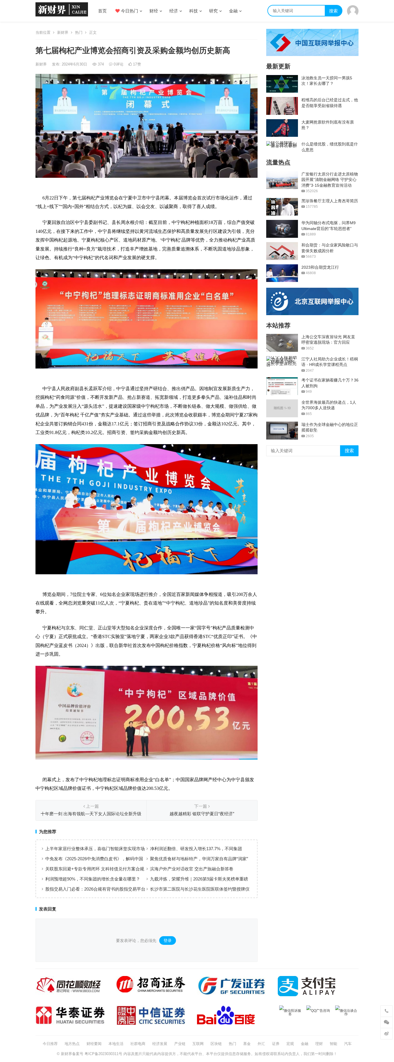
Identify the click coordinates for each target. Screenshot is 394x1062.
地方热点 (72, 1044)
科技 (193, 10)
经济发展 (159, 1044)
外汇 (261, 1044)
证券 (275, 1044)
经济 (173, 10)
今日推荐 (50, 1044)
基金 (247, 1044)
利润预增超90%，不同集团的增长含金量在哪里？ (92, 878)
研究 (213, 10)
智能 (333, 1044)
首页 (102, 10)
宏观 (290, 1044)
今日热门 (129, 10)
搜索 (333, 10)
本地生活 (115, 1044)
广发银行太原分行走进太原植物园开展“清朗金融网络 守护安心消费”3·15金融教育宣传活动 (329, 180)
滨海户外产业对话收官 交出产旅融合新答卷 (191, 868)
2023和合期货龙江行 (320, 267)
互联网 (198, 1044)
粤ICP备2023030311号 (103, 1054)
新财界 (62, 32)
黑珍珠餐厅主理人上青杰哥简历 (329, 201)
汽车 (348, 1044)
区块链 (216, 1044)
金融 (233, 10)
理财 (319, 1044)
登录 (168, 940)
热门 (78, 32)
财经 (153, 10)
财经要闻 (94, 1044)
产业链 (179, 1044)
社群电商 (137, 1044)
